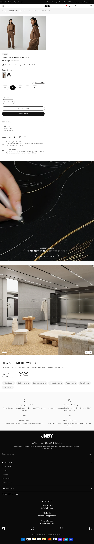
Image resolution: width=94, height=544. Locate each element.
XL (35, 87)
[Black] (9, 75)
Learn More (19, 145)
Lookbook (5, 474)
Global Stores (6, 466)
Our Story (5, 470)
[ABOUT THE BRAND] (47, 211)
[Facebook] (15, 137)
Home (4, 11)
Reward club (6, 479)
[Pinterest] (20, 137)
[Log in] (86, 6)
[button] (8, 6)
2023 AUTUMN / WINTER (17, 11)
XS (6, 88)
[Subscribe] (90, 454)
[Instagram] (10, 137)
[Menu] (3, 6)
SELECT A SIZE (47, 541)
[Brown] (4, 75)
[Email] (25, 137)
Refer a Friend (6, 483)
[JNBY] (47, 6)
